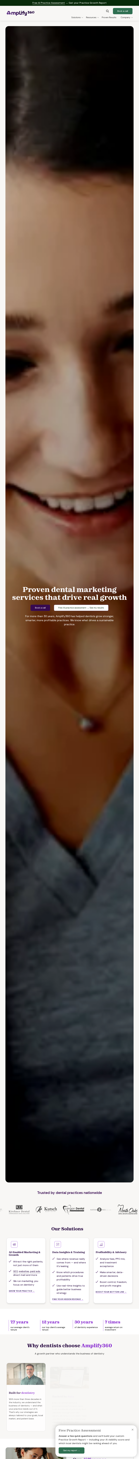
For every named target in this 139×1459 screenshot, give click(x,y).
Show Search (107, 11)
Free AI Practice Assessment (48, 2)
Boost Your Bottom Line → (111, 1292)
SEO (15, 1271)
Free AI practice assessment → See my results (81, 607)
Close (132, 1429)
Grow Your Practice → (22, 1291)
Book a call (122, 11)
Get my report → (71, 1450)
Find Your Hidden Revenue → (67, 1299)
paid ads (35, 1271)
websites (24, 1271)
